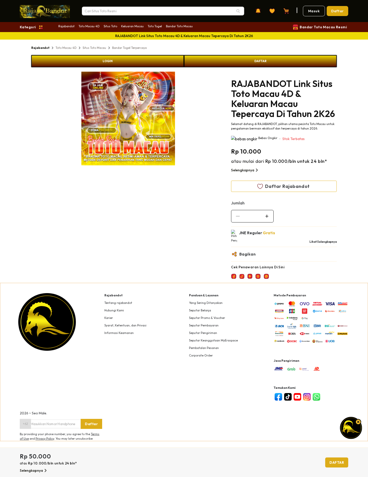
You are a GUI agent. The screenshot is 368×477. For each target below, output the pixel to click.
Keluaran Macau (132, 26)
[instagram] (307, 397)
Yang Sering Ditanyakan (206, 303)
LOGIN (108, 61)
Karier (108, 318)
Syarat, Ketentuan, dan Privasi (125, 325)
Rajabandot (66, 26)
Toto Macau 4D (89, 26)
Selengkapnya (242, 170)
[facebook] (278, 397)
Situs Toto (110, 26)
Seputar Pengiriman (203, 333)
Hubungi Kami (114, 310)
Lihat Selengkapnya (323, 242)
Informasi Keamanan (119, 333)
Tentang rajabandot (118, 303)
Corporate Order (201, 355)
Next (178, 119)
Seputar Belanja (200, 310)
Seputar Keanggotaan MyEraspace (213, 340)
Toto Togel (155, 26)
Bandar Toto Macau (179, 26)
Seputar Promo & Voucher (207, 318)
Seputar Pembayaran (204, 325)
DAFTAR (260, 61)
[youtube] (297, 397)
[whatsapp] (316, 397)
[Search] (238, 11)
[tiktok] (288, 397)
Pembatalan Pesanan (204, 348)
